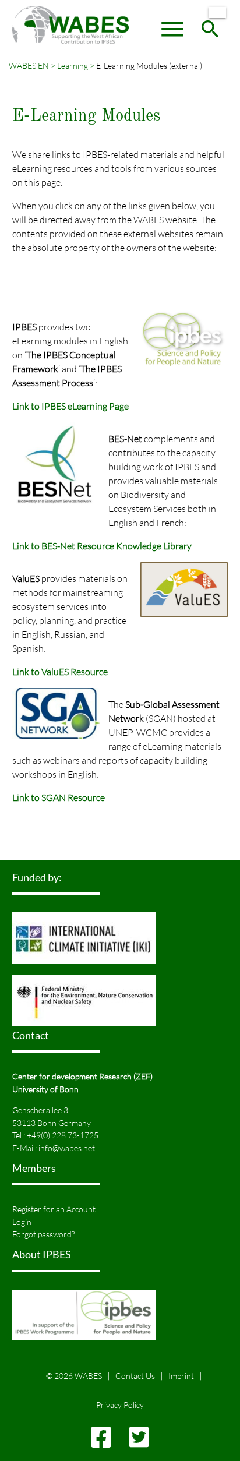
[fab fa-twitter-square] (139, 1442)
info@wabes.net (66, 1148)
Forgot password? (43, 1234)
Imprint (181, 1376)
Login (21, 1222)
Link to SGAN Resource (58, 797)
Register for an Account (54, 1209)
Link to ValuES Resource (60, 671)
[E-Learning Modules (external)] (217, 12)
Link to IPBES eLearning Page (70, 406)
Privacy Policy (120, 1405)
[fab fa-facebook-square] (101, 1442)
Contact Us (135, 1376)
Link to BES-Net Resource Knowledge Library (102, 546)
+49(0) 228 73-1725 (62, 1135)
